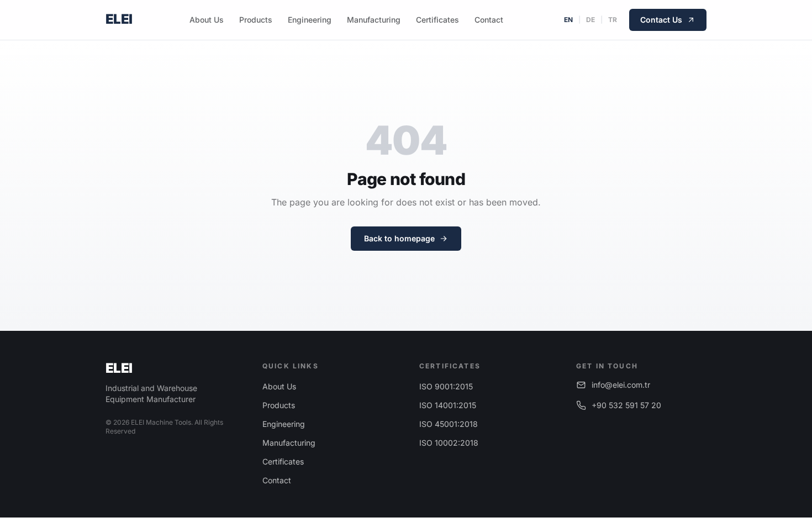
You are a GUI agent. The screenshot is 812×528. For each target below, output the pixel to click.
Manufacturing (373, 19)
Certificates (437, 19)
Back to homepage (399, 238)
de (590, 19)
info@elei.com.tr (621, 384)
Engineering (309, 19)
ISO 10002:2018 (448, 442)
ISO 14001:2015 (447, 405)
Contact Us (661, 19)
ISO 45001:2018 (448, 424)
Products (255, 19)
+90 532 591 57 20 (626, 405)
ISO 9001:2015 (446, 386)
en (568, 19)
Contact (488, 19)
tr (612, 19)
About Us (206, 19)
